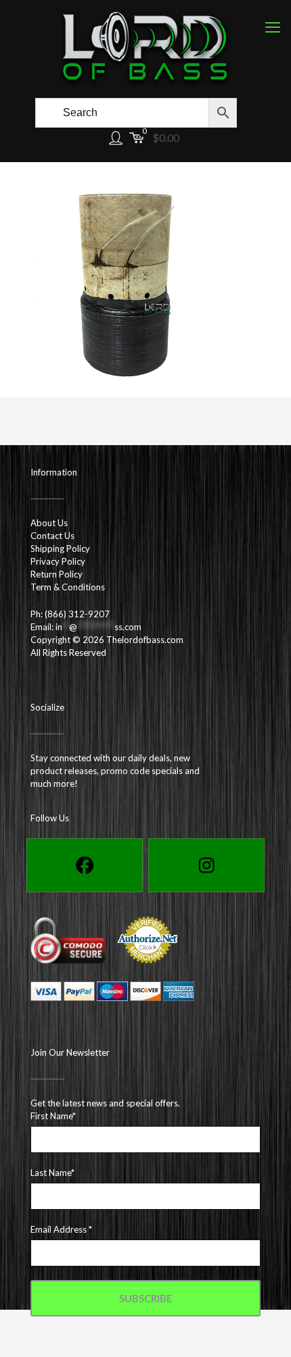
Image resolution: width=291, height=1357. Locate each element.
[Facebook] (84, 865)
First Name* (53, 1115)
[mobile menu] (272, 27)
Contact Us (52, 535)
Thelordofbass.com (144, 639)
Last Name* (52, 1172)
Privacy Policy (57, 561)
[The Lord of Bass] (145, 47)
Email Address (61, 1229)
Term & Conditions (67, 587)
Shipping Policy (60, 548)
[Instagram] (206, 865)
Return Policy (56, 574)
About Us (49, 522)
